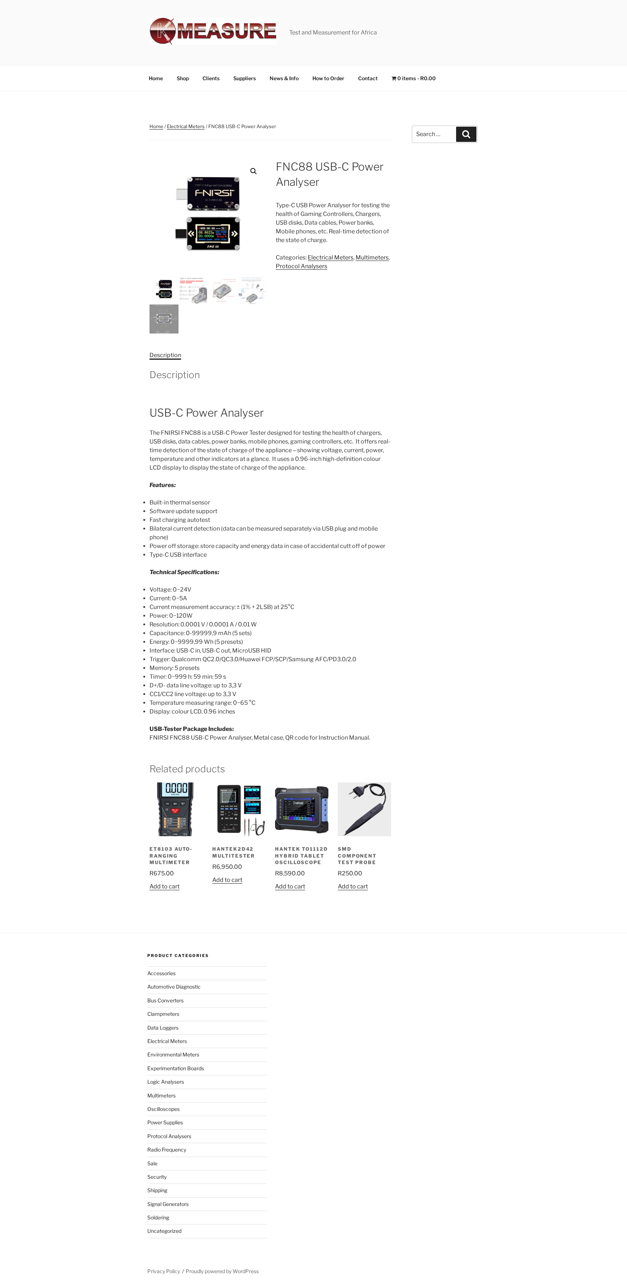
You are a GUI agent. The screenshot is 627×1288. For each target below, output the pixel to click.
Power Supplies (165, 1122)
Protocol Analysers (301, 266)
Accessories (161, 973)
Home (156, 78)
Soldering (158, 1217)
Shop (183, 78)
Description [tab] (165, 355)
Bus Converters (165, 1000)
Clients (211, 78)
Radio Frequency (166, 1149)
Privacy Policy (163, 1271)
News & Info (284, 78)
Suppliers (244, 78)
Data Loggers (163, 1028)
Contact (368, 78)
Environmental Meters (173, 1054)
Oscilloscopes (163, 1109)
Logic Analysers (165, 1082)
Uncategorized (164, 1231)
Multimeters (372, 257)
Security (157, 1177)
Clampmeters (163, 1014)
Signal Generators (168, 1204)
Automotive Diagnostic (174, 987)
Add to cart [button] (164, 886)
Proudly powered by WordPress (222, 1271)
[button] (253, 171)
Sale (152, 1163)
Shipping (157, 1190)
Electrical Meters (186, 126)
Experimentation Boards (175, 1068)
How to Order (328, 78)
